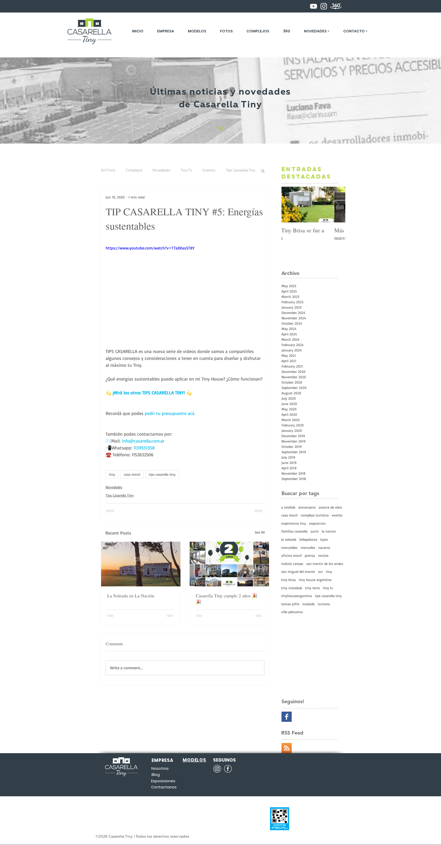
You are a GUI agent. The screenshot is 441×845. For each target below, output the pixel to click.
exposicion (317, 523)
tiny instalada (291, 588)
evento (337, 515)
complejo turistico (315, 515)
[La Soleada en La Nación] (140, 564)
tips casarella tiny (162, 474)
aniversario (307, 507)
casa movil (132, 474)
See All (260, 532)
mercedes (308, 547)
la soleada (288, 539)
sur (320, 571)
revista (323, 555)
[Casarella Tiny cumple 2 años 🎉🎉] (229, 564)
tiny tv (328, 588)
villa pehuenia (292, 612)
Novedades (161, 170)
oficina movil (291, 555)
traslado (308, 604)
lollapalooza (308, 539)
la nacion (329, 531)
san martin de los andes (324, 563)
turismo (324, 604)
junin (315, 531)
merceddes (289, 547)
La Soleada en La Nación (130, 595)
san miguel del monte (298, 571)
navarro (324, 547)
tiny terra (312, 588)
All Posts (108, 170)
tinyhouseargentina (296, 596)
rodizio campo (292, 563)
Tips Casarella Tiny (240, 170)
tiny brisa (288, 579)
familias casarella (294, 531)
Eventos (209, 170)
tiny (112, 474)
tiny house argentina (315, 579)
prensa (310, 555)
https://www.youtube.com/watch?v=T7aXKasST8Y (150, 247)
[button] (316, 31)
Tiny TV (186, 170)
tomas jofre (290, 604)
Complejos (134, 170)
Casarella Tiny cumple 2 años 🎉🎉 (227, 598)
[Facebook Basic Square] (286, 717)
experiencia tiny (293, 523)
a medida (288, 507)
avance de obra (330, 507)
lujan (324, 539)
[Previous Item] (289, 205)
